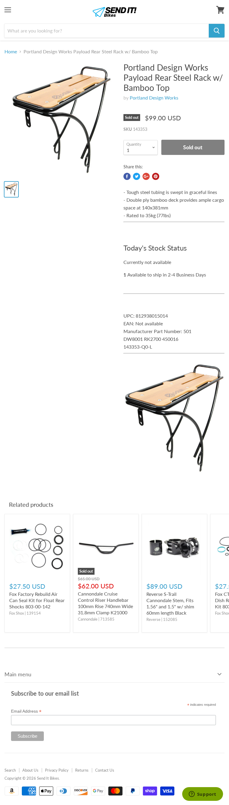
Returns (82, 770)
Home (10, 51)
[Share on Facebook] (127, 176)
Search (10, 770)
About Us (30, 770)
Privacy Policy (57, 770)
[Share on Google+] (146, 176)
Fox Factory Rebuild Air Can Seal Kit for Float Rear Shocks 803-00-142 (37, 600)
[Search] (217, 31)
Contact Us (104, 770)
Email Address (26, 711)
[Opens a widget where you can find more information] (202, 794)
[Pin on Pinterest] (155, 176)
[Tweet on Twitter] (136, 176)
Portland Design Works (154, 97)
